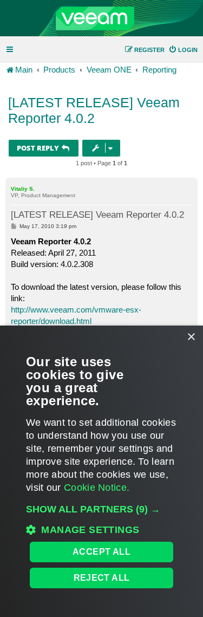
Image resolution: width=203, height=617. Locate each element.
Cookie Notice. (96, 487)
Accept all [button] (101, 551)
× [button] (191, 337)
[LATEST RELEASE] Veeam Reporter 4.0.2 (94, 110)
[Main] (101, 18)
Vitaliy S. (23, 189)
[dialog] (101, 471)
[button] (101, 509)
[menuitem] (183, 49)
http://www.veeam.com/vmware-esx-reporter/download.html (76, 315)
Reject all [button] (102, 577)
